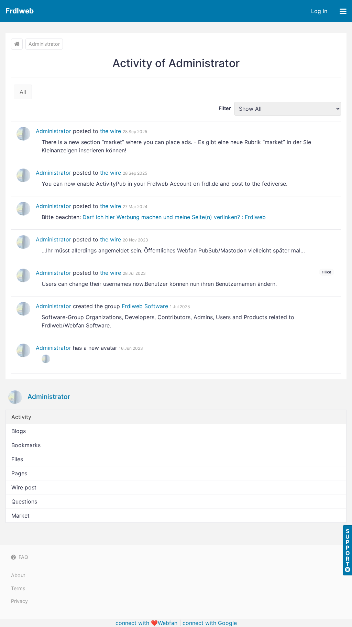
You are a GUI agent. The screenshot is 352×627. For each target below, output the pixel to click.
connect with (210, 622)
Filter (225, 108)
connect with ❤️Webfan (146, 622)
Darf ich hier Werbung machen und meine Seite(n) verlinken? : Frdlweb (174, 217)
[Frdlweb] (17, 44)
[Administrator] (23, 134)
